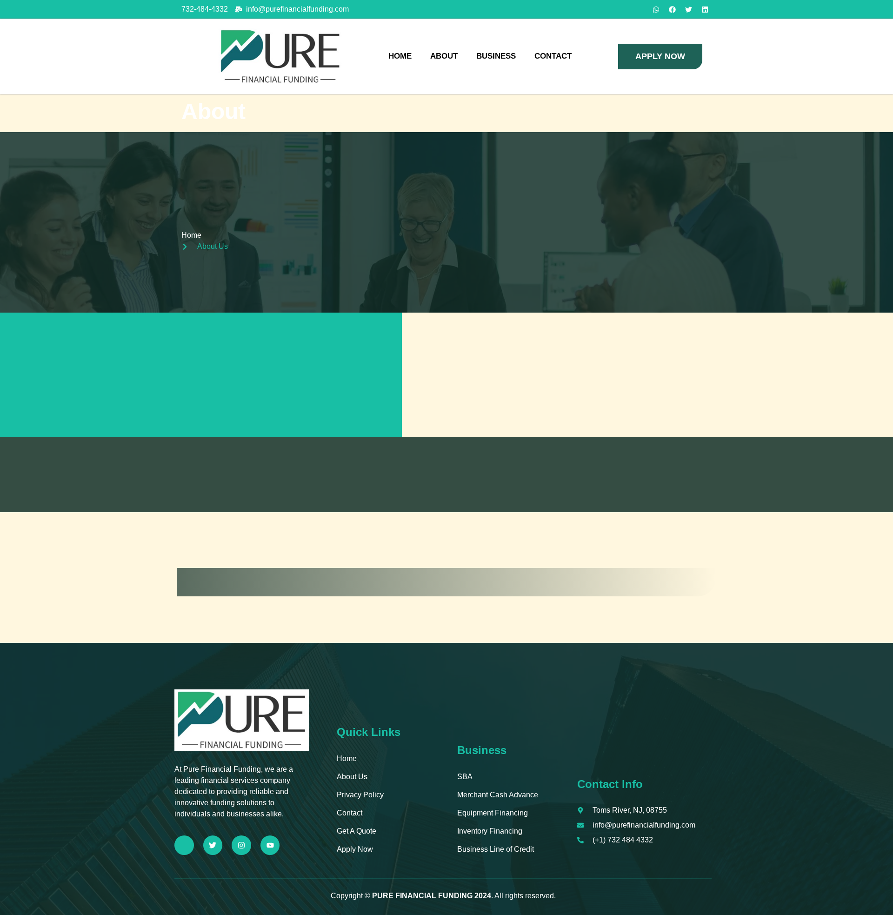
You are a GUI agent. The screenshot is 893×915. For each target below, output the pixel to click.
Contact (553, 56)
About (444, 56)
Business (496, 56)
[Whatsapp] (656, 9)
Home (400, 56)
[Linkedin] (705, 9)
